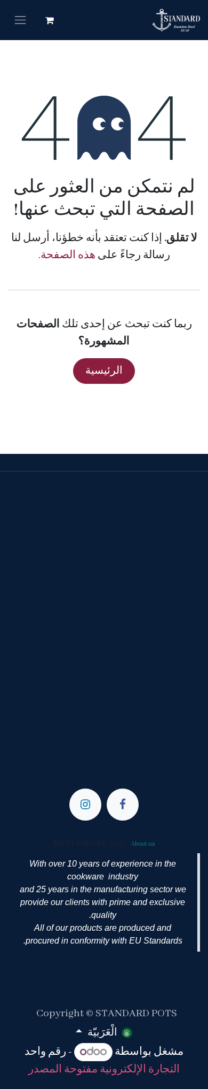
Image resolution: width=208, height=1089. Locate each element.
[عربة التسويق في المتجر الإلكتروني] (49, 20)
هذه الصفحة (68, 255)
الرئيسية (104, 371)
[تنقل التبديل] (20, 20)
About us (143, 844)
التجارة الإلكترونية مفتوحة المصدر (104, 1069)
